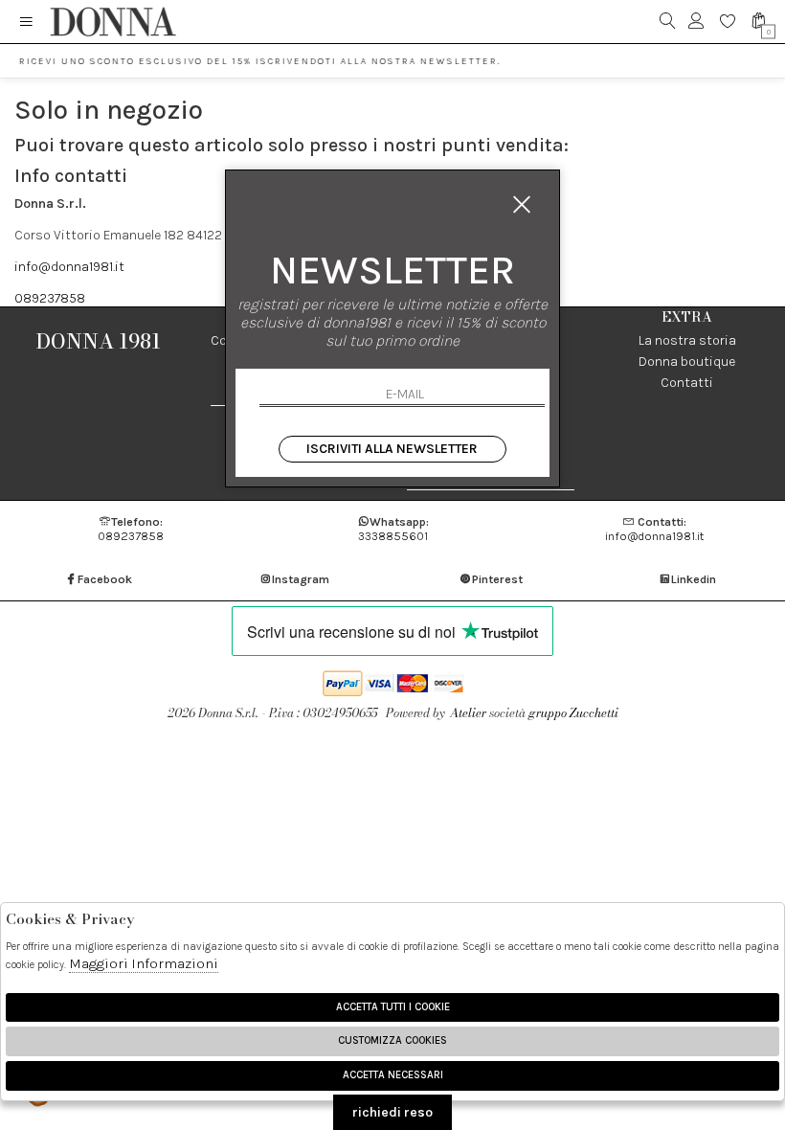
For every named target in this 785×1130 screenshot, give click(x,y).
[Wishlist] (728, 22)
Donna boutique (687, 361)
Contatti (687, 382)
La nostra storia (687, 340)
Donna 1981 (98, 341)
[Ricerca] (668, 22)
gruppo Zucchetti (573, 713)
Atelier (468, 713)
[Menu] (26, 22)
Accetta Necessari (393, 1075)
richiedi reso (392, 1112)
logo (112, 21)
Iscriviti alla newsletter (392, 449)
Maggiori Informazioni (143, 963)
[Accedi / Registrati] (696, 22)
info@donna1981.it (69, 267)
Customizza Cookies (392, 1040)
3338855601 (393, 528)
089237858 (49, 298)
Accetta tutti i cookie (393, 1007)
